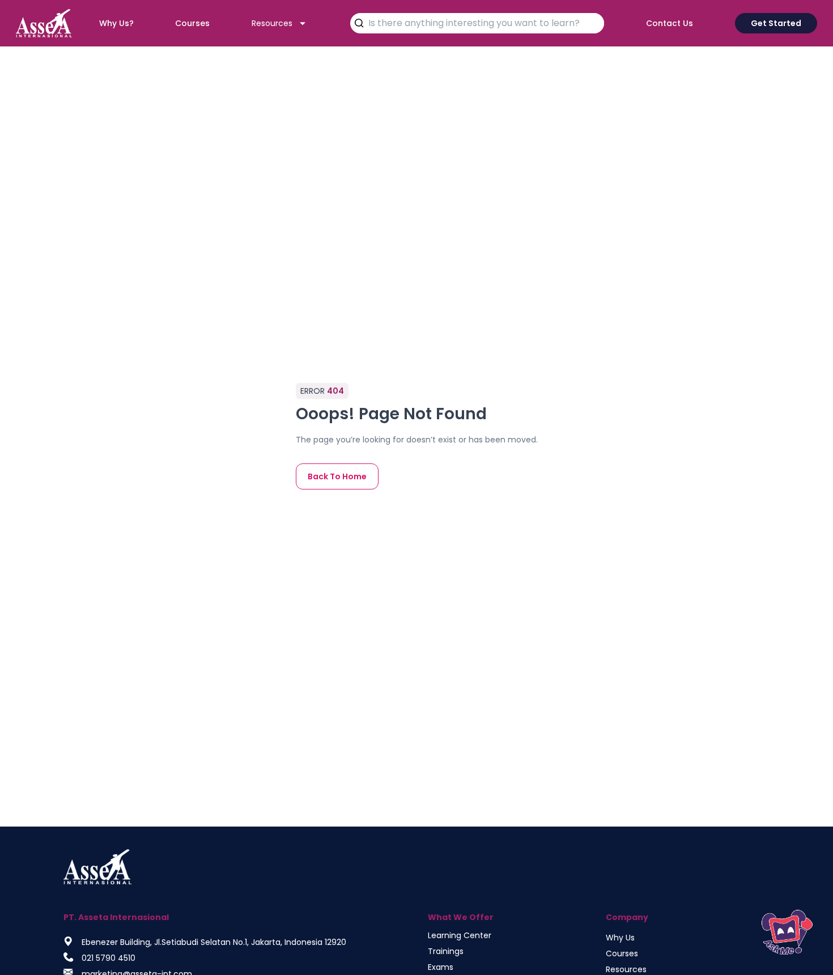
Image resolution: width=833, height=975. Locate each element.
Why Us (620, 937)
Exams (440, 967)
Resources (626, 969)
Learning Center (459, 935)
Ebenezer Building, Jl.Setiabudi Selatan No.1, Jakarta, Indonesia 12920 (214, 942)
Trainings (446, 951)
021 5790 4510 (108, 958)
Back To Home (337, 476)
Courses (622, 953)
